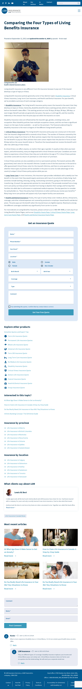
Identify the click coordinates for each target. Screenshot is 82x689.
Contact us (8, 684)
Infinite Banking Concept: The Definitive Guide (21, 414)
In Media (41, 3)
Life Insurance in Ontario (16, 441)
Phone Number (15, 242)
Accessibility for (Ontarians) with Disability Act (56, 684)
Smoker (47, 262)
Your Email (14, 249)
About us (25, 3)
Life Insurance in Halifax (15, 467)
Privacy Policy (28, 684)
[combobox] (24, 271)
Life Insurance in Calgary (16, 460)
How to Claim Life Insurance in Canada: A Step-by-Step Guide (26, 405)
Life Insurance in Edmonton (17, 463)
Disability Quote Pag (41, 212)
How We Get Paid (17, 684)
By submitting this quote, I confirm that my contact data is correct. (32, 307)
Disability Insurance (62, 96)
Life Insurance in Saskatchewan (18, 448)
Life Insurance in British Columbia (19, 431)
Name (12, 234)
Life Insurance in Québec (16, 444)
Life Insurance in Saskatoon (17, 470)
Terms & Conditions (38, 684)
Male (13, 262)
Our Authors (33, 3)
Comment (13, 294)
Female (14, 266)
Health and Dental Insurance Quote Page (39, 215)
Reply (15, 645)
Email (8, 618)
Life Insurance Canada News (15, 516)
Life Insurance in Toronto (16, 473)
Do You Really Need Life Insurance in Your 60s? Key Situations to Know (29, 409)
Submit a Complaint (73, 684)
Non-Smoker (49, 266)
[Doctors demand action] (26, 62)
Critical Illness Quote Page (60, 212)
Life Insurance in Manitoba (16, 435)
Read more (10, 507)
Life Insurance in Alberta (16, 428)
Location (13, 257)
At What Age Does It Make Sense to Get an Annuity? (23, 400)
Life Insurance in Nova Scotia (17, 438)
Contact (49, 2)
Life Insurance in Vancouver (17, 477)
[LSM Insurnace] (11, 10)
